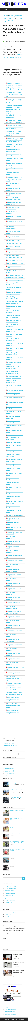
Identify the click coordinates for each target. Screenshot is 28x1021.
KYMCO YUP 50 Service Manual (15, 515)
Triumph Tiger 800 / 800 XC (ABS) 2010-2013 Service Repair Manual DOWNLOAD (13, 115)
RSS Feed (7, 916)
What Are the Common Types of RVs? (16, 810)
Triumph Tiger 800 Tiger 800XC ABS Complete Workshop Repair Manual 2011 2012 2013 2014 (14, 140)
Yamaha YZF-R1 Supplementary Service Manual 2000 (14, 678)
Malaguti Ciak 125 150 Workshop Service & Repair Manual (13, 699)
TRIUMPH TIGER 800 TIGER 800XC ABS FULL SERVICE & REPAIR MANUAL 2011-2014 (14, 127)
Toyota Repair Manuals (10, 773)
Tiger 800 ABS (8, 21)
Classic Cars (7, 897)
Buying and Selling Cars (10, 895)
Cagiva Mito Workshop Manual (15, 280)
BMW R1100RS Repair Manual (15, 260)
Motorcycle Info (8, 902)
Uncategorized (8, 905)
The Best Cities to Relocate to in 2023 (16, 857)
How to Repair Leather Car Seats (15, 797)
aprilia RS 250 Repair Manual (14, 221)
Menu (5, 9)
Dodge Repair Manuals (10, 775)
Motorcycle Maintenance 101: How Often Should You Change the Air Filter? (17, 842)
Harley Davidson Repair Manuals (12, 770)
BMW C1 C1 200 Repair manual (15, 224)
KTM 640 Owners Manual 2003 (15, 390)
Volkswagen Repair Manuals (11, 1014)
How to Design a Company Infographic (17, 833)
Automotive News (9, 892)
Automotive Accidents (9, 890)
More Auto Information (10, 900)
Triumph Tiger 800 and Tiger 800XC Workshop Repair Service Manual (14, 100)
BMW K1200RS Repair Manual (15, 243)
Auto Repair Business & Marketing (12, 886)
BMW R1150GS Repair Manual (15, 263)
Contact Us (7, 918)
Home (6, 16)
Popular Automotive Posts (10, 904)
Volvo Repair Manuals (9, 771)
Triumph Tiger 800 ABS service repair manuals (12, 57)
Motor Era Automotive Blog (11, 912)
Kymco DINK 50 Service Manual (15, 435)
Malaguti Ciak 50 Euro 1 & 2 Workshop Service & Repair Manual (13, 705)
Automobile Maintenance (10, 888)
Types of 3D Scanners (14, 864)
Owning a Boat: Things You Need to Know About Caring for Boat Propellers (19, 972)
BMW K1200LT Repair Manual (14, 240)
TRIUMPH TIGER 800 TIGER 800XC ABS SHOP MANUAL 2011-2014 (14, 94)
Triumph (19, 18)
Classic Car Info (8, 914)
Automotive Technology (10, 893)
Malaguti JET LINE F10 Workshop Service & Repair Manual (13, 712)
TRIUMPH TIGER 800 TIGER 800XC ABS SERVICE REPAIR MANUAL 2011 (13, 133)
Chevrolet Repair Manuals (10, 1009)
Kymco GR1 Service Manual (14, 442)
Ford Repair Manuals (9, 768)
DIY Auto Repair (8, 898)
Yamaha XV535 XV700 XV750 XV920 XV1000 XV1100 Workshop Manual (14, 179)
